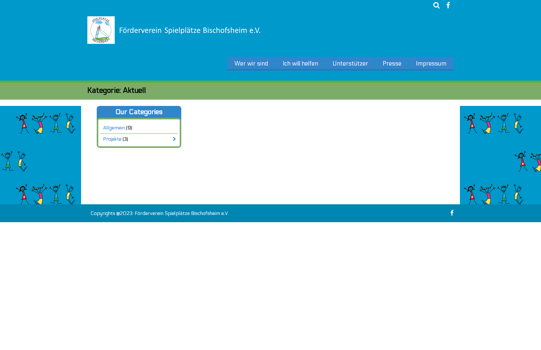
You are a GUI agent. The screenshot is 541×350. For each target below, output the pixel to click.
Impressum (431, 63)
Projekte (112, 139)
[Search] (436, 5)
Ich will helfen (300, 63)
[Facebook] (448, 5)
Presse (392, 63)
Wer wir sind (251, 63)
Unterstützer (350, 63)
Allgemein (114, 128)
